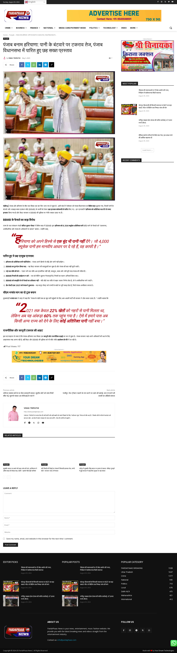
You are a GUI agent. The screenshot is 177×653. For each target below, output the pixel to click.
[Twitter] (165, 1)
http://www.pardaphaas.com (33, 412)
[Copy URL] (51, 64)
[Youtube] (172, 1)
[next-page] (8, 477)
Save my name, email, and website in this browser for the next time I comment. (39, 539)
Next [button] (171, 57)
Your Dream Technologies (164, 650)
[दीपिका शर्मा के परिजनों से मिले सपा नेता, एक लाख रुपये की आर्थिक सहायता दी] (129, 139)
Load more (147, 150)
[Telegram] (45, 64)
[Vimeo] (168, 1)
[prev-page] (4, 477)
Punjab (11, 35)
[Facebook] (158, 1)
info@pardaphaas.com (66, 640)
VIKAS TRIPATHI (14, 58)
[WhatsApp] (33, 64)
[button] (171, 28)
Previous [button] (124, 57)
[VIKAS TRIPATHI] (4, 58)
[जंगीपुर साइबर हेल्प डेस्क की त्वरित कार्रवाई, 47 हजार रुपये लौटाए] (129, 124)
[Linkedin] (39, 64)
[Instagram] (161, 1)
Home (5, 35)
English (32, 2)
